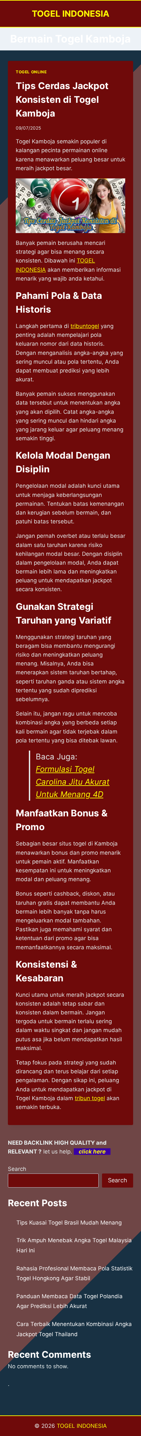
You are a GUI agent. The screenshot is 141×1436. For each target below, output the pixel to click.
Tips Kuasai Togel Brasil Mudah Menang (69, 1222)
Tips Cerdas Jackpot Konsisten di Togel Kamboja (62, 99)
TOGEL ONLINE (31, 71)
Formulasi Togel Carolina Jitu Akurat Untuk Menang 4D (73, 781)
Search (17, 1169)
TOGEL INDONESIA (82, 1426)
